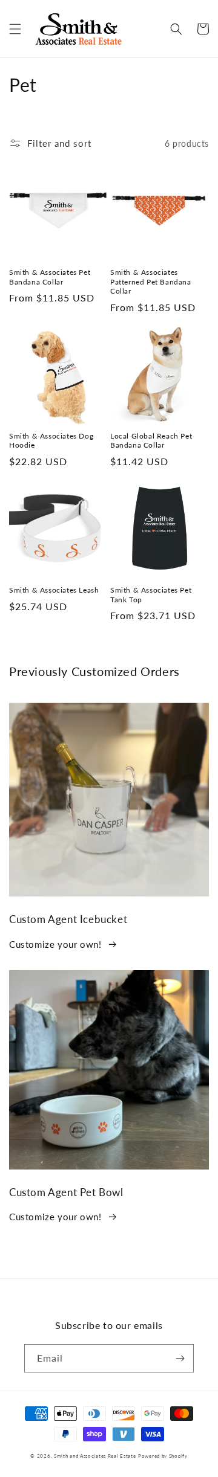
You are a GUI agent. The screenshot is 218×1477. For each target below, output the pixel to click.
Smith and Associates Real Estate (95, 1456)
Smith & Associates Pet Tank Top (150, 594)
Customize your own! (55, 944)
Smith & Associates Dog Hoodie (51, 440)
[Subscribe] (180, 1358)
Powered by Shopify (163, 1456)
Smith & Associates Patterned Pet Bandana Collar (150, 281)
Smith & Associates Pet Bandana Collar (49, 277)
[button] (15, 29)
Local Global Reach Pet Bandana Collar (151, 440)
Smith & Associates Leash (54, 589)
